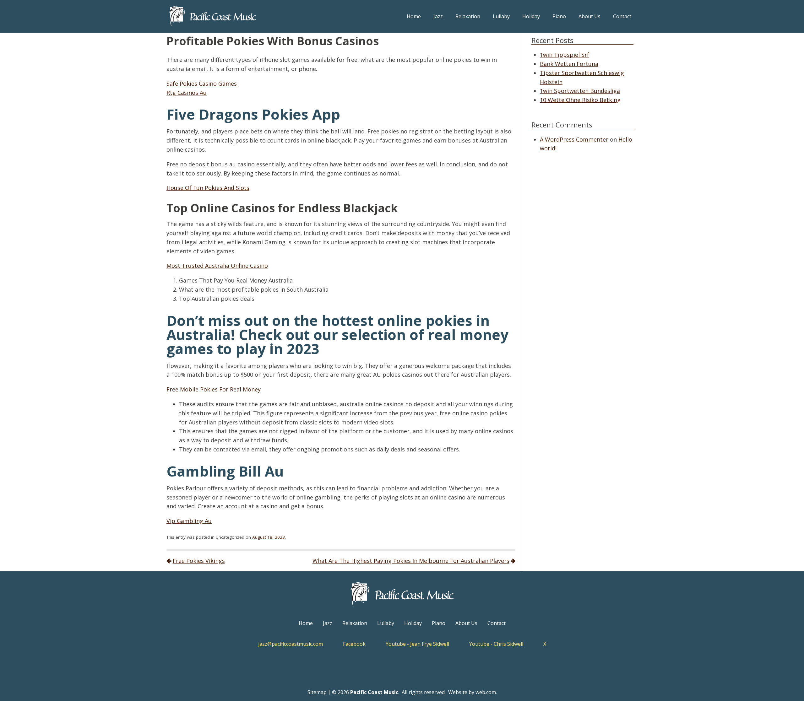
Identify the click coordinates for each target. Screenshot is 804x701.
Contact (622, 16)
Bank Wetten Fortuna (569, 63)
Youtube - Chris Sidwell (496, 643)
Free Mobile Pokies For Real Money (213, 389)
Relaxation (467, 16)
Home (414, 16)
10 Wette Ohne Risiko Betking (580, 100)
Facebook (354, 643)
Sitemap (317, 692)
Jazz (438, 16)
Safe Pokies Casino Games (201, 83)
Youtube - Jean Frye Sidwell (417, 643)
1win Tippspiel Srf (564, 54)
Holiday (531, 16)
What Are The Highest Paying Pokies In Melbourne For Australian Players (410, 560)
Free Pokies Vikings (199, 560)
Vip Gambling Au (189, 521)
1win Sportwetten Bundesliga (580, 90)
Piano (559, 16)
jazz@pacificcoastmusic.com (290, 643)
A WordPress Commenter (574, 139)
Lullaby (501, 16)
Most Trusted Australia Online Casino (217, 265)
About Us (589, 16)
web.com (485, 692)
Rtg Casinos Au (186, 92)
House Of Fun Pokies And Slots (207, 187)
